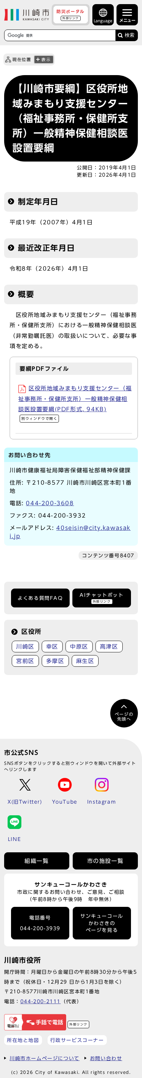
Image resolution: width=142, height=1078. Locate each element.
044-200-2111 (40, 1001)
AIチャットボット (101, 598)
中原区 (79, 646)
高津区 (109, 646)
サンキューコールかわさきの (101, 923)
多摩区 (55, 661)
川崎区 (25, 646)
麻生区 (85, 661)
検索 (129, 35)
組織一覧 (36, 861)
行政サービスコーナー (77, 1040)
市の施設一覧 (105, 861)
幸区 (52, 646)
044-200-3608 (50, 503)
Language (103, 21)
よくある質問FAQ (40, 598)
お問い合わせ (106, 1058)
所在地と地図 (23, 1040)
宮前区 (25, 661)
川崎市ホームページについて (45, 1058)
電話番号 (40, 923)
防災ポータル (71, 14)
